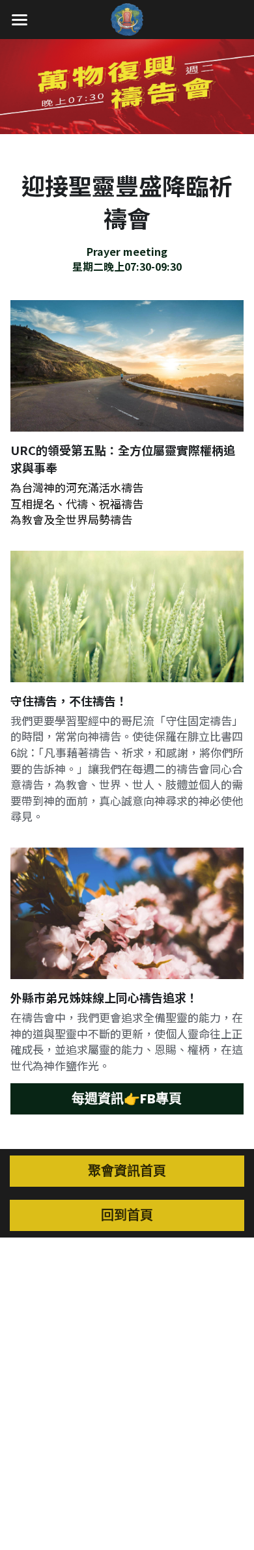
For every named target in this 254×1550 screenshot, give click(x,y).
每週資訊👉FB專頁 (127, 1099)
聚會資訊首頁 (127, 1171)
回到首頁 (127, 1215)
